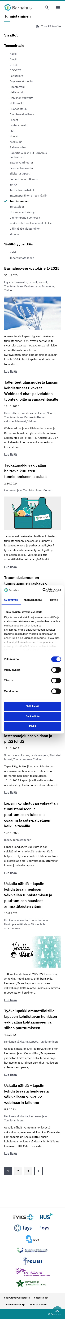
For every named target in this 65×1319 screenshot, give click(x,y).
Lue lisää (10, 371)
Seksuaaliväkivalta (21, 168)
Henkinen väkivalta (21, 97)
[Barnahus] (18, 7)
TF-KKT (14, 184)
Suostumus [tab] (11, 599)
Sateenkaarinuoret (21, 162)
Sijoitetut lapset (20, 173)
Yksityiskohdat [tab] (32, 599)
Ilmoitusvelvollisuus (22, 114)
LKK (12, 131)
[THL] (32, 1283)
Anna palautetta (38, 1304)
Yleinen (14, 234)
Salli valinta (33, 716)
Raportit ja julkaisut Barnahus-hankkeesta (29, 155)
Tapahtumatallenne (22, 258)
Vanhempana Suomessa (25, 217)
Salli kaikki (32, 706)
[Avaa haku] (47, 7)
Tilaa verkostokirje (14, 1304)
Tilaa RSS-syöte (51, 26)
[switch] (56, 670)
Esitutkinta (16, 75)
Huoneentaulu (18, 108)
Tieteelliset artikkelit (23, 190)
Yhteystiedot (41, 1297)
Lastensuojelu (18, 125)
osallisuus (16, 142)
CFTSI (13, 64)
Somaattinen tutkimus (24, 179)
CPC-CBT (15, 70)
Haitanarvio (17, 92)
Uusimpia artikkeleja (22, 212)
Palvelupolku (18, 147)
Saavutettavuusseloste (17, 1297)
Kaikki (13, 53)
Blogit (13, 59)
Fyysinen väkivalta (21, 81)
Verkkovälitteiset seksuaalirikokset (32, 223)
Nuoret (14, 136)
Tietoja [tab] (54, 599)
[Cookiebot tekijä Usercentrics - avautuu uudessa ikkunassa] (46, 590)
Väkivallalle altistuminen (25, 228)
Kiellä (32, 726)
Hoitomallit (17, 103)
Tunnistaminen (19, 201)
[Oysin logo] (44, 1228)
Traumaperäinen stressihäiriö (28, 195)
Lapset (14, 120)
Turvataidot (17, 206)
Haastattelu (17, 86)
